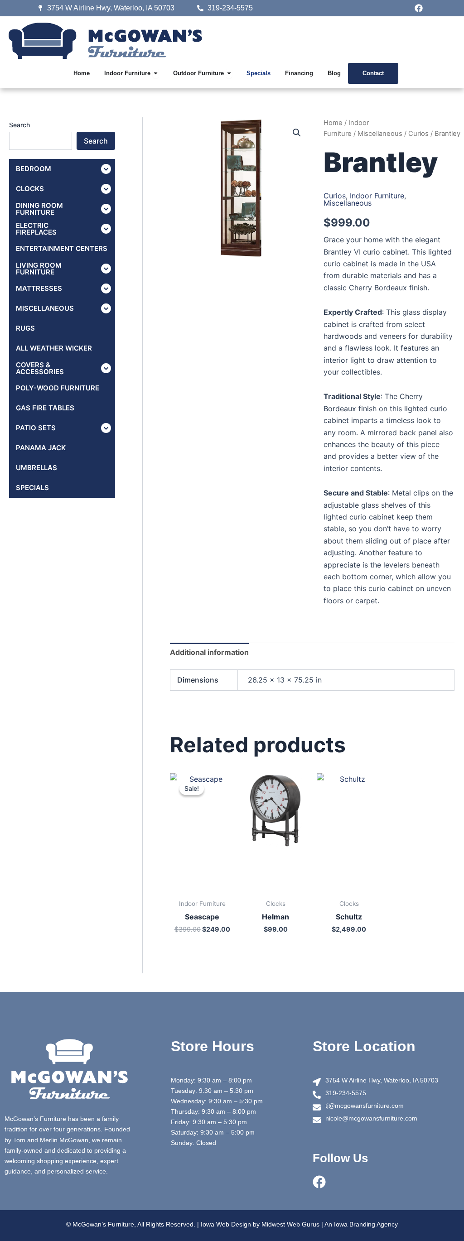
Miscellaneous (380, 134)
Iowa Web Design (226, 1224)
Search (19, 125)
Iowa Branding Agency (366, 1224)
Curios (418, 134)
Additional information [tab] (209, 652)
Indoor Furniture (377, 195)
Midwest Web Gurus (290, 1224)
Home (333, 123)
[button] (297, 133)
